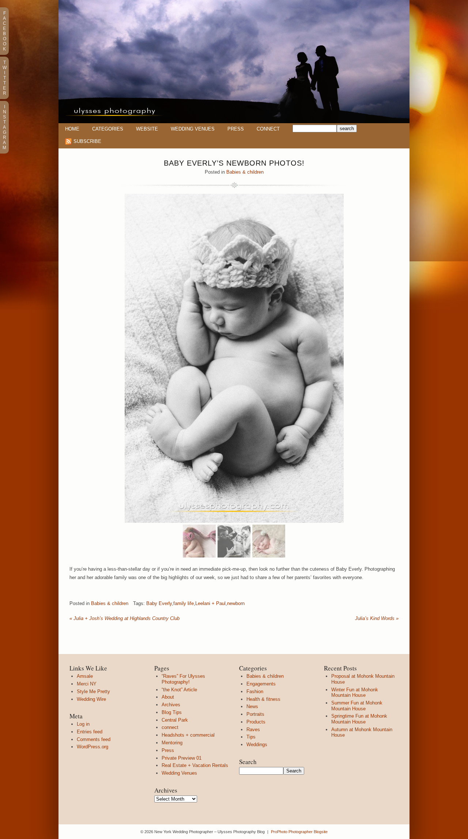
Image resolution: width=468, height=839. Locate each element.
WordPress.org (92, 746)
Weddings (256, 744)
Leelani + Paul (210, 603)
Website (147, 128)
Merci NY (87, 684)
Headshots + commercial (188, 735)
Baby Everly (159, 603)
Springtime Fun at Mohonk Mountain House (359, 719)
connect (170, 727)
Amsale (85, 676)
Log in (83, 724)
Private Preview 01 (181, 758)
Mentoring (172, 742)
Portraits (255, 714)
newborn (236, 603)
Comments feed (93, 739)
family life (183, 603)
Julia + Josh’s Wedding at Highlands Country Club (124, 618)
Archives (171, 704)
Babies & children (245, 172)
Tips (251, 737)
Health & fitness (263, 699)
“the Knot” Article (179, 689)
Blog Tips (172, 712)
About (168, 697)
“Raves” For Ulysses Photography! (183, 679)
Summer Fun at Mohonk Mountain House (356, 705)
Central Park (175, 720)
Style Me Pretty (93, 691)
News (252, 706)
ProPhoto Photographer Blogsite (299, 831)
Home (72, 128)
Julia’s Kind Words (377, 618)
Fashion (254, 691)
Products (255, 722)
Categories (107, 128)
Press (235, 128)
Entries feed (89, 731)
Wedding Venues (193, 128)
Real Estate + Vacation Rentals (195, 765)
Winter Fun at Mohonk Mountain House (354, 692)
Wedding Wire (91, 699)
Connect (268, 128)
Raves (253, 729)
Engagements (261, 684)
